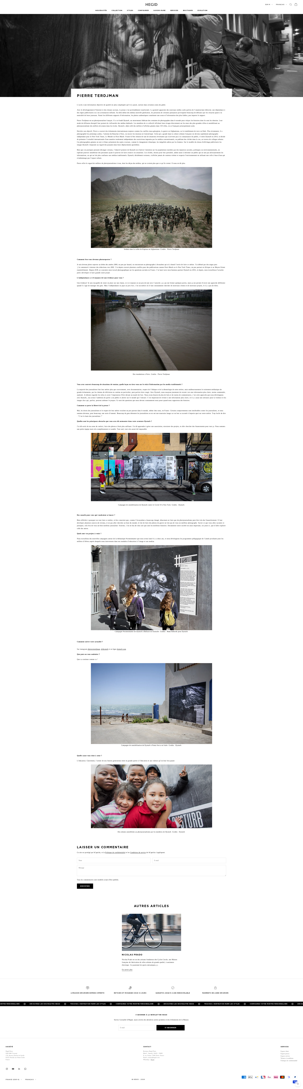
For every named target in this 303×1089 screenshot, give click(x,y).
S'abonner (170, 1028)
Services (174, 10)
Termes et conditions (287, 1058)
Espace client (285, 1051)
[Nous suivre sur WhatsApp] (25, 1069)
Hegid (152, 1059)
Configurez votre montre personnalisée (104, 1004)
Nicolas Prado (132, 954)
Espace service (285, 1056)
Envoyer (85, 886)
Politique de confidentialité (115, 852)
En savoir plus (127, 970)
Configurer (143, 10)
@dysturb (104, 649)
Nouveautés (101, 10)
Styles (130, 10)
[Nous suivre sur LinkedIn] (19, 1069)
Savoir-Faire (159, 10)
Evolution (202, 10)
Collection (117, 10)
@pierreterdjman (94, 649)
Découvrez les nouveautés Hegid (148, 1004)
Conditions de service (138, 852)
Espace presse (285, 1053)
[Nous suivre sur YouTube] (13, 1069)
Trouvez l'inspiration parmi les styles (57, 1004)
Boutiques (188, 10)
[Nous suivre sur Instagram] (7, 1069)
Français (280, 4)
